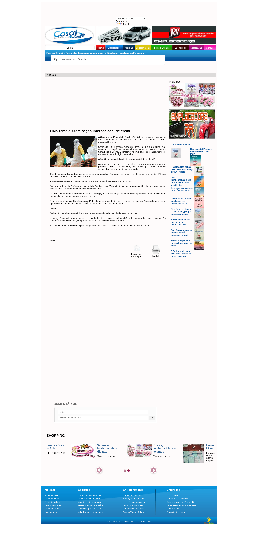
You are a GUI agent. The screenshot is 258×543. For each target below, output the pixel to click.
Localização (196, 48)
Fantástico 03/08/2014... (134, 509)
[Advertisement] (131, 10)
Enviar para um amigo (136, 255)
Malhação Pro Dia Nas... (134, 499)
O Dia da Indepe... (53, 502)
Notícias (129, 48)
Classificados (114, 48)
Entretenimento (143, 48)
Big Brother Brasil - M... (134, 505)
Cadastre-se (180, 48)
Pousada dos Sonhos (177, 512)
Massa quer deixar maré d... (91, 505)
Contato (210, 48)
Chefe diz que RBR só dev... (91, 509)
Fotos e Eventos (162, 48)
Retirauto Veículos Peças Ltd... (181, 502)
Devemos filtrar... (53, 509)
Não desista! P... (52, 495)
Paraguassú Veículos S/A (179, 499)
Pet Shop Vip (173, 509)
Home (101, 48)
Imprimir (156, 256)
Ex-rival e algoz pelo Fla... (90, 495)
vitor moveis (172, 495)
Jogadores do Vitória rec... (90, 502)
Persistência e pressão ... (90, 499)
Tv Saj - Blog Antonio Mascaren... (182, 505)
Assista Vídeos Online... (134, 512)
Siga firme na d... (53, 512)
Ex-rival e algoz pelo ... (133, 495)
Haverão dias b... (53, 499)
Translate (127, 24)
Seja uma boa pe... (54, 505)
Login (70, 47)
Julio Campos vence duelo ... (91, 512)
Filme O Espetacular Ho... (135, 502)
